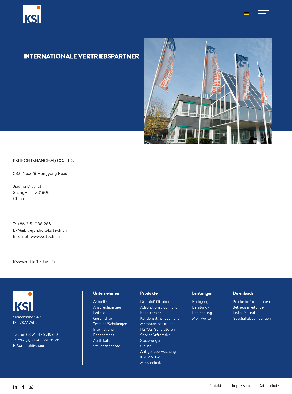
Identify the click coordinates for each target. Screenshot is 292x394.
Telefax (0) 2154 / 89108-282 (37, 339)
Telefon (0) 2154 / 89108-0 (35, 334)
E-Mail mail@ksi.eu (28, 345)
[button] (263, 13)
